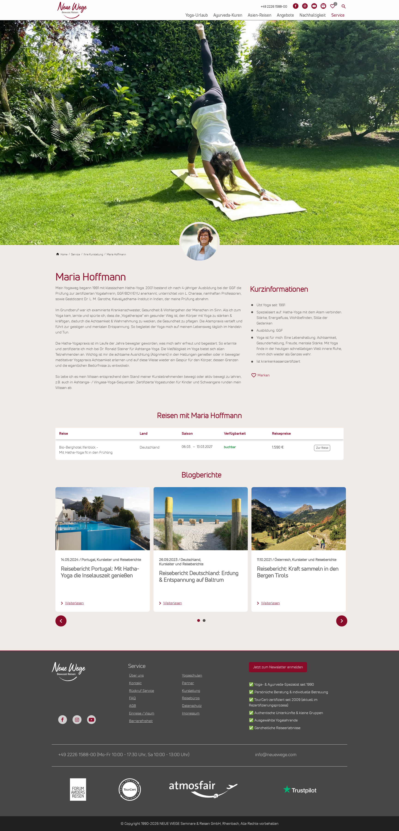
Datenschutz (192, 706)
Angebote (285, 15)
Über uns (136, 675)
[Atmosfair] (203, 789)
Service (338, 15)
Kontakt (135, 683)
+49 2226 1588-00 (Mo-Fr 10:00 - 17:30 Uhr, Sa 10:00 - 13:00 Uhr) (123, 754)
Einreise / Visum (141, 713)
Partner (188, 683)
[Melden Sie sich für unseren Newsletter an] (323, 6)
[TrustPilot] (299, 789)
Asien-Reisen (259, 15)
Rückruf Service (141, 691)
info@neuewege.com (275, 754)
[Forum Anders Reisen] (77, 789)
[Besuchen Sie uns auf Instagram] (305, 6)
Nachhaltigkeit (312, 15)
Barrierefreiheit (141, 721)
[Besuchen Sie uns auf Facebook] (295, 6)
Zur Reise (322, 447)
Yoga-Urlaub (196, 15)
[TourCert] (129, 789)
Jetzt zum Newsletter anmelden (278, 667)
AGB (132, 706)
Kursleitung (191, 691)
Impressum (191, 713)
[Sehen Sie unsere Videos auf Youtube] (314, 6)
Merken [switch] (263, 375)
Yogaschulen (192, 675)
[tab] (198, 620)
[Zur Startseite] (72, 10)
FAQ (132, 698)
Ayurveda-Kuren (227, 15)
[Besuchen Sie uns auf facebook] (62, 719)
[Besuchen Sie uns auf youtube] (91, 719)
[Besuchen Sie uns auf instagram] (77, 719)
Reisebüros (191, 698)
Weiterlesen (74, 603)
